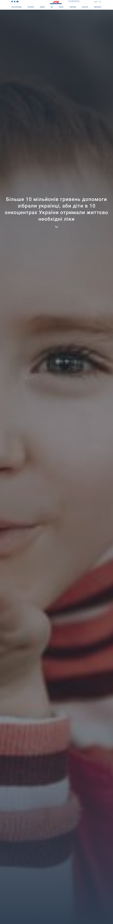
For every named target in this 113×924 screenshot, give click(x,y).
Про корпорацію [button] (16, 7)
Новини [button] (42, 7)
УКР (95, 1)
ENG (100, 1)
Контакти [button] (85, 7)
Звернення (97, 7)
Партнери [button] (31, 7)
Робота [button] (61, 7)
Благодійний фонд (74, 1)
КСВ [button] (52, 7)
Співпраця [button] (72, 7)
